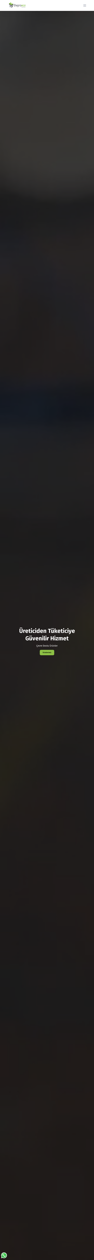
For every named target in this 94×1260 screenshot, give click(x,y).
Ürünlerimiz (47, 653)
